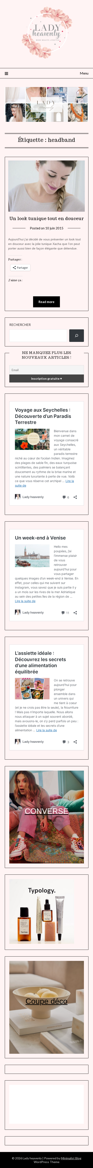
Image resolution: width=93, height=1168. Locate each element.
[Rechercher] (76, 335)
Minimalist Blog (71, 1158)
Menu (84, 73)
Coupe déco (46, 1001)
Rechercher (20, 325)
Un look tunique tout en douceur (46, 218)
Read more (46, 302)
